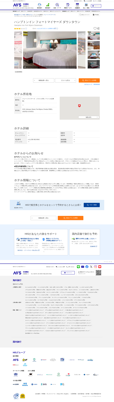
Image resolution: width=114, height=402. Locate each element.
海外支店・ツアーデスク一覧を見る (27, 250)
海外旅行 (17, 280)
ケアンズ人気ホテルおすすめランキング (55, 323)
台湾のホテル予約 (29, 302)
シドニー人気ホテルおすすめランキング (35, 323)
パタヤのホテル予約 (54, 295)
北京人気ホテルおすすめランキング (52, 317)
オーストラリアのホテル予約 (80, 307)
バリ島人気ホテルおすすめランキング (74, 310)
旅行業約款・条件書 (83, 393)
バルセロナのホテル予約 (54, 300)
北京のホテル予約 (41, 292)
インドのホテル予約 (69, 305)
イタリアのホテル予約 (54, 307)
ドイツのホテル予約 (30, 307)
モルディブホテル (73, 289)
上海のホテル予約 (94, 289)
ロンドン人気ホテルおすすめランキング (75, 328)
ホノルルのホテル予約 (30, 287)
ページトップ (107, 261)
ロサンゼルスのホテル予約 (81, 295)
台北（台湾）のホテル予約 (56, 287)
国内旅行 (17, 342)
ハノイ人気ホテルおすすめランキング (56, 320)
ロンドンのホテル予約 (30, 300)
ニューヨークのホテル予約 (67, 295)
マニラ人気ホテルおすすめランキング (72, 317)
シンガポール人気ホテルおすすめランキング (78, 315)
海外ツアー (23, 11)
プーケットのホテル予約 (42, 295)
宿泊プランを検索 (90, 80)
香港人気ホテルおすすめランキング (33, 317)
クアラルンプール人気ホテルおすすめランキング (78, 320)
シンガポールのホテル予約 (86, 287)
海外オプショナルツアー (55, 11)
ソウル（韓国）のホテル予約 (71, 287)
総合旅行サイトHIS (19, 14)
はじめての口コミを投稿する (46, 28)
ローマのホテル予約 (42, 300)
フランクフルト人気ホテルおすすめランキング (78, 330)
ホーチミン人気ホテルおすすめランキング (35, 320)
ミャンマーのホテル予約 (43, 305)
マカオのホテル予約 (92, 292)
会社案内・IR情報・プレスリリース (45, 393)
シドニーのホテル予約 (67, 300)
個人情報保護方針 (96, 393)
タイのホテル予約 (50, 302)
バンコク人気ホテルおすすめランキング (56, 315)
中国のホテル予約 (60, 302)
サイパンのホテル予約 (62, 289)
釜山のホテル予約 (51, 289)
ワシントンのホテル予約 (74, 297)
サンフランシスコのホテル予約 (59, 297)
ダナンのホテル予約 (30, 295)
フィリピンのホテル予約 (71, 302)
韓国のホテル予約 (39, 302)
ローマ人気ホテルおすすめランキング (34, 330)
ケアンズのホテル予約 (79, 300)
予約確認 (96, 14)
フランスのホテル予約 (42, 307)
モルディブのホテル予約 (57, 305)
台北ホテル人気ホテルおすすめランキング (35, 315)
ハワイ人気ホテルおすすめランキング (34, 310)
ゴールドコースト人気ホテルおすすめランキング (78, 323)
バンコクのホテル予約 (43, 287)
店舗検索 (92, 246)
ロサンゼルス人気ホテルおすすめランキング (59, 325)
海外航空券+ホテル (38, 11)
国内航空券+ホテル (96, 11)
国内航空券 (87, 11)
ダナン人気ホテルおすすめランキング (54, 312)
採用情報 (73, 393)
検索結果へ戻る (44, 80)
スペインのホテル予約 (66, 307)
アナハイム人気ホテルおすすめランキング (35, 328)
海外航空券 (29, 11)
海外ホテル (46, 11)
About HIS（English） (63, 393)
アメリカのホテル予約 (80, 305)
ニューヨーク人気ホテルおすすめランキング (36, 325)
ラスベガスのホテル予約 (31, 297)
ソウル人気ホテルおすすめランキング (74, 312)
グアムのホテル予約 (30, 289)
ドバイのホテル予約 (84, 289)
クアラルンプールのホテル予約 (67, 292)
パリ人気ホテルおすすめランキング (55, 328)
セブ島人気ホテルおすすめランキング (34, 312)
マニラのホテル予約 (30, 292)
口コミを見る (65, 80)
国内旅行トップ (65, 11)
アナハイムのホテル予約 (44, 297)
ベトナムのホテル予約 (30, 305)
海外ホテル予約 (18, 284)
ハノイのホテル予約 (81, 292)
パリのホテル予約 (86, 297)
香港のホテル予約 (41, 289)
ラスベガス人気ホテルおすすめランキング (81, 325)
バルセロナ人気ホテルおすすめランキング (55, 330)
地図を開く (89, 117)
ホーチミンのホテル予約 (52, 292)
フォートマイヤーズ (49, 14)
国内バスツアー (80, 11)
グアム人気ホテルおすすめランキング (54, 310)
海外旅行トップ (16, 11)
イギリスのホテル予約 (92, 305)
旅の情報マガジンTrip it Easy (32, 333)
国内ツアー (73, 11)
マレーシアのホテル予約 (85, 302)
